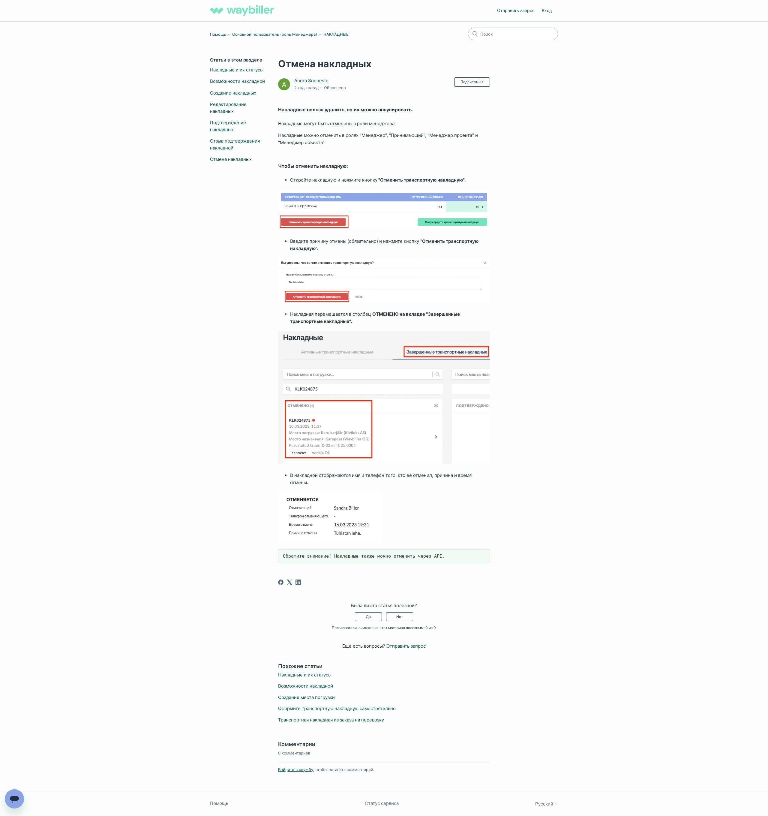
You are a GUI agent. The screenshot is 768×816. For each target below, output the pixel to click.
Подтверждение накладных (228, 126)
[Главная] (242, 10)
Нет (399, 616)
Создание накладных (233, 93)
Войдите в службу (295, 769)
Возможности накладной (237, 81)
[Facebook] (281, 582)
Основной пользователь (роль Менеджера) (274, 34)
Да (368, 616)
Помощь (218, 34)
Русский (544, 803)
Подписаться (472, 82)
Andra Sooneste (311, 80)
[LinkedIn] (298, 582)
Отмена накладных (231, 159)
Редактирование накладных (228, 107)
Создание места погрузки (306, 697)
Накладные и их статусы (236, 70)
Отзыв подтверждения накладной (235, 144)
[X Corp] (289, 582)
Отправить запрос (516, 10)
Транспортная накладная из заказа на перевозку (331, 720)
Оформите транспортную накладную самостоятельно (337, 708)
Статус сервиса (382, 803)
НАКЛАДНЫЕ (336, 34)
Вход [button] (547, 10)
